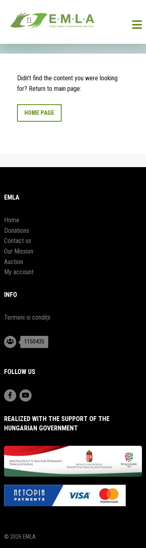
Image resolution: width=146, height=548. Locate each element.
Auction (13, 262)
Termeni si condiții (27, 317)
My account (19, 272)
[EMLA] (73, 21)
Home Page (39, 113)
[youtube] (25, 395)
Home (11, 220)
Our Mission (18, 251)
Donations (16, 230)
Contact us (17, 241)
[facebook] (10, 395)
